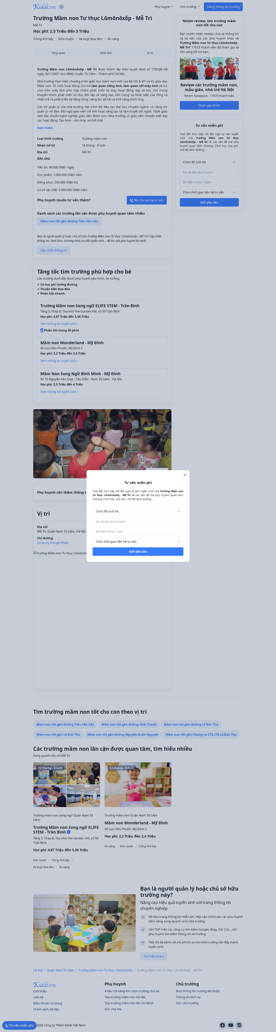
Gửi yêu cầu (138, 551)
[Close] (185, 475)
